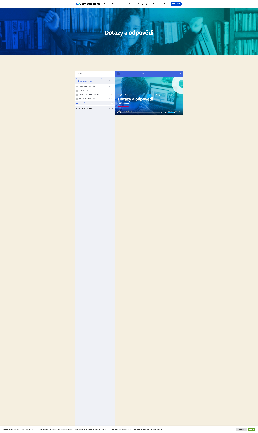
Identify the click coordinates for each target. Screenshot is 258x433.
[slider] (140, 113)
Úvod (105, 4)
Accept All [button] (251, 429)
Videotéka (176, 3)
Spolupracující (143, 4)
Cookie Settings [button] (241, 429)
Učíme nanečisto (118, 4)
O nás (131, 4)
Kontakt (164, 4)
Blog (154, 4)
